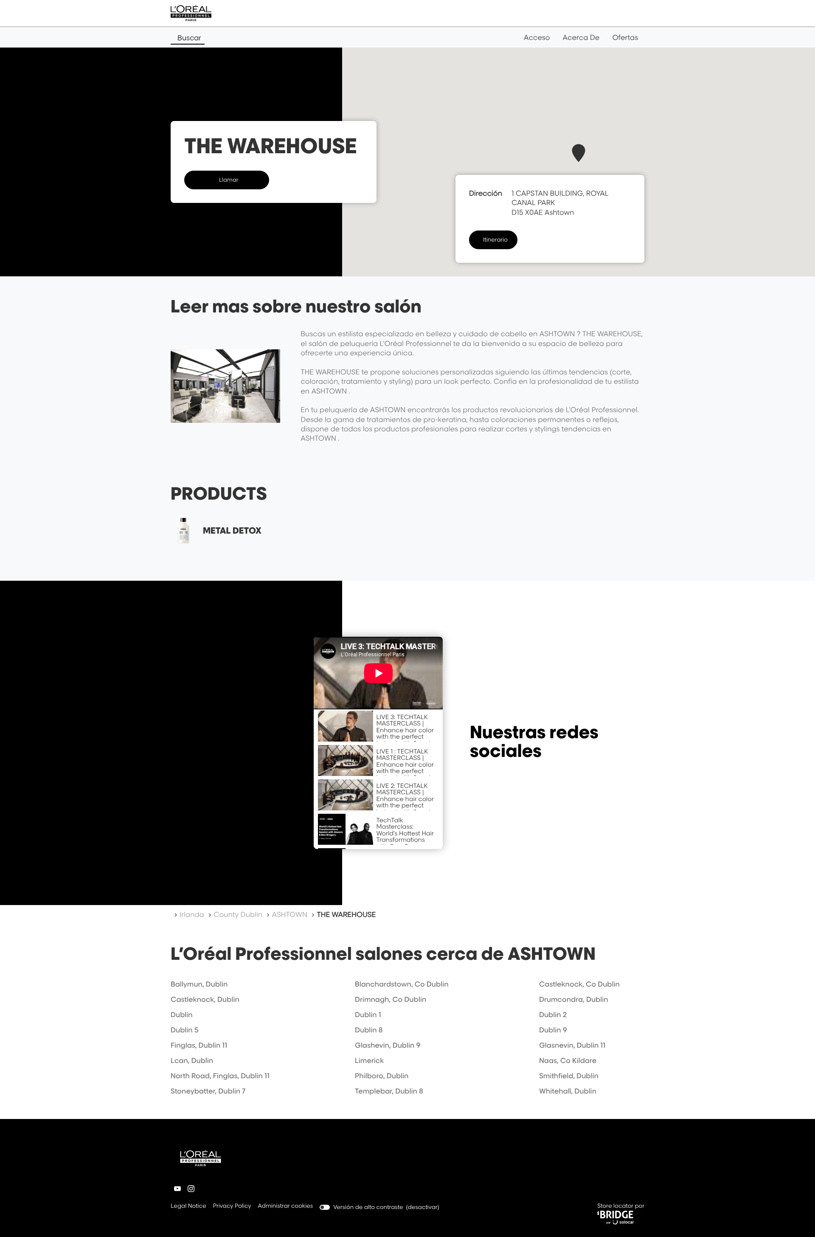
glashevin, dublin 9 (387, 1045)
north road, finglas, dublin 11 (220, 1075)
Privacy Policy (232, 1206)
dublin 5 (185, 1030)
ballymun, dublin (199, 984)
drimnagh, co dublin (390, 999)
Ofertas (625, 37)
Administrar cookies (285, 1206)
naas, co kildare (567, 1060)
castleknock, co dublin (579, 984)
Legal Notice (188, 1206)
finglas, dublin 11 (199, 1045)
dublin (182, 1014)
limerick (369, 1060)
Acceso (537, 37)
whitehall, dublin (567, 1091)
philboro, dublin (381, 1075)
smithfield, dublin (569, 1075)
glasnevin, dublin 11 (572, 1045)
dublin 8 (369, 1030)
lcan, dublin (192, 1060)
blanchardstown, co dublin (402, 984)
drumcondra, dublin (573, 999)
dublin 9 (553, 1030)
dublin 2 (553, 1014)
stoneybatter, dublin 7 (208, 1091)
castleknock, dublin (205, 999)
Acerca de (581, 37)
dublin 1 (368, 1014)
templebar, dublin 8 (389, 1091)
